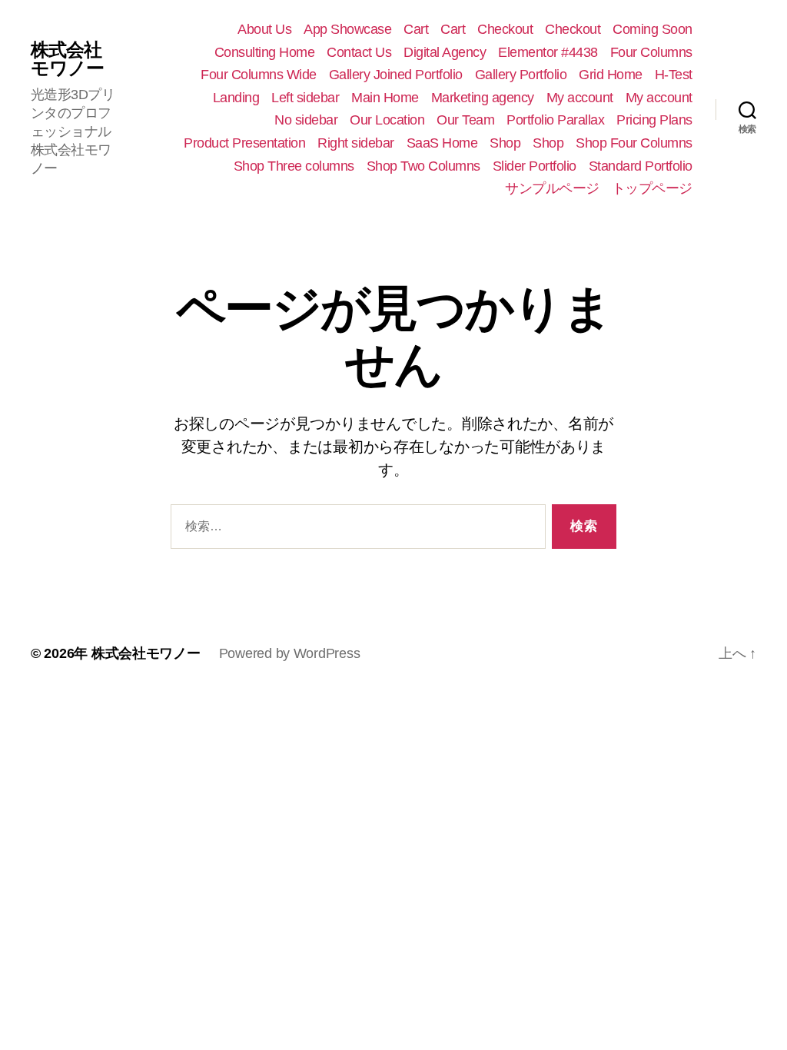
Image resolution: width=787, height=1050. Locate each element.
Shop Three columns (294, 166)
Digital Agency (444, 52)
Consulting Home (264, 52)
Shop (505, 143)
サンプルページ (552, 188)
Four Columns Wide (259, 74)
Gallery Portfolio (521, 74)
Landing (236, 97)
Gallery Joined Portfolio (396, 74)
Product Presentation (244, 143)
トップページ (652, 188)
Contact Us (359, 52)
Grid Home (611, 74)
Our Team (465, 120)
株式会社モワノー (67, 59)
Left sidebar (305, 97)
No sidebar (305, 120)
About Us (264, 29)
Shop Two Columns (423, 166)
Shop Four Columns (634, 143)
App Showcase (347, 29)
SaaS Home (442, 143)
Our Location (387, 120)
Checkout (505, 29)
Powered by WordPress (289, 653)
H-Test (673, 74)
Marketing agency (482, 97)
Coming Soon (652, 29)
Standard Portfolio (640, 166)
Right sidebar (355, 143)
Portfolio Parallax (555, 120)
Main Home (385, 97)
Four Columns (651, 52)
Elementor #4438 (548, 52)
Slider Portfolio (534, 166)
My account (579, 97)
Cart (415, 29)
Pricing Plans (654, 120)
